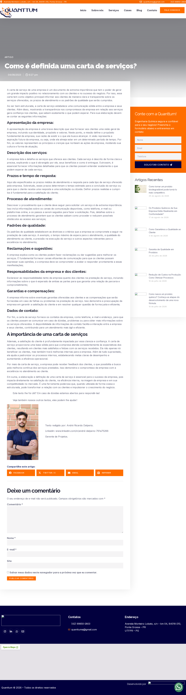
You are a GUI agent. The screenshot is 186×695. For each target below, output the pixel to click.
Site (9, 561)
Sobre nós (97, 10)
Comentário (15, 504)
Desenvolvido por (136, 684)
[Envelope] (22, 631)
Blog (139, 10)
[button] (21, 473)
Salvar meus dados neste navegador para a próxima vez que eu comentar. (53, 572)
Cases (128, 10)
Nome (11, 538)
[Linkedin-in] (11, 631)
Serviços (114, 10)
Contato (152, 10)
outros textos (43, 400)
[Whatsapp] (16, 631)
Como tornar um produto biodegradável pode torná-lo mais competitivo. (163, 189)
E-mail (11, 549)
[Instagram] (5, 631)
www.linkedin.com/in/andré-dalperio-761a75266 (81, 430)
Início (83, 10)
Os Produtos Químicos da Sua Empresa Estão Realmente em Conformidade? (163, 211)
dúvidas (55, 393)
